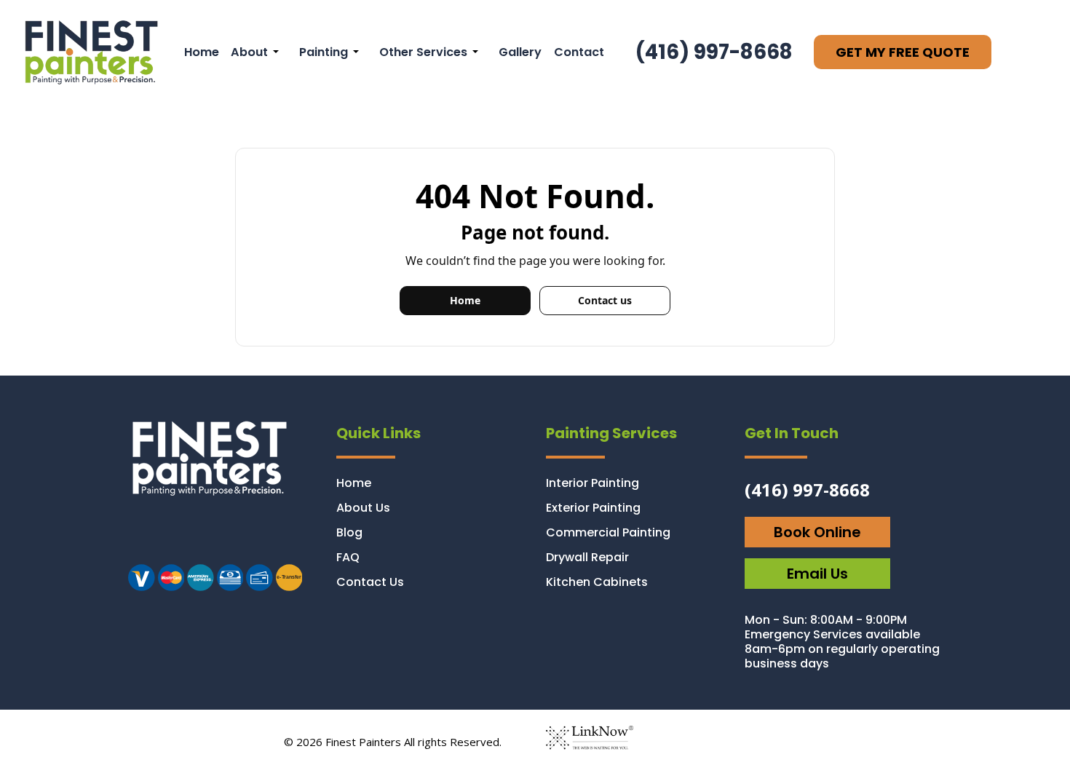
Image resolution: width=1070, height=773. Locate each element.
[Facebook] (165, 536)
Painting (323, 52)
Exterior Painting (593, 507)
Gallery (520, 52)
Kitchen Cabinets (597, 582)
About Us (363, 507)
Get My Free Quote (903, 52)
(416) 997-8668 (714, 52)
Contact (579, 52)
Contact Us (370, 582)
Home (201, 52)
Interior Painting (592, 483)
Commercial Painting (608, 532)
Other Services (423, 52)
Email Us (817, 573)
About (249, 52)
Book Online (817, 532)
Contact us (605, 300)
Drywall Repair (587, 557)
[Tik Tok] (191, 536)
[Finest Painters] (89, 51)
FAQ (348, 557)
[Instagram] (139, 536)
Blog (349, 532)
